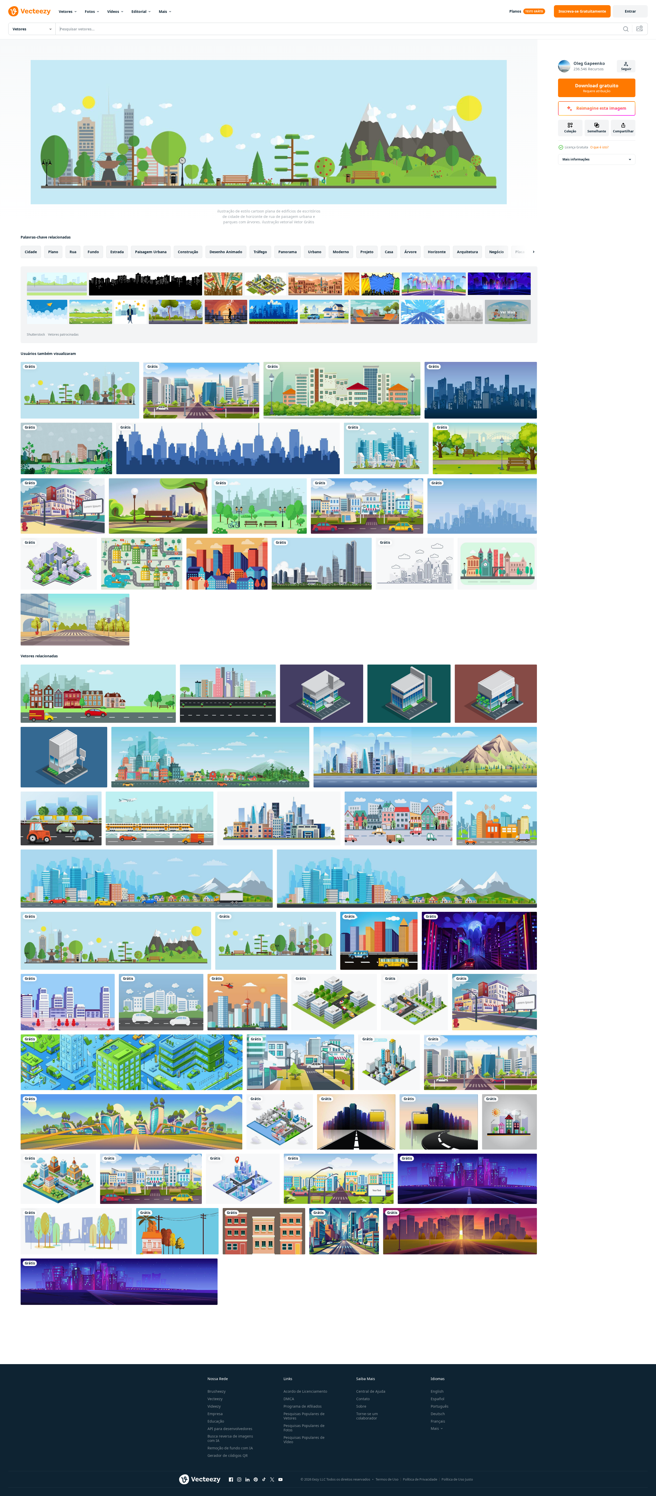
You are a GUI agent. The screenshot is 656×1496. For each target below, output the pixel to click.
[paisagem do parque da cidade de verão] (158, 506)
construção (188, 251)
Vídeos (113, 11)
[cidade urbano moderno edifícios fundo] (177, 1231)
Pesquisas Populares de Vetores (304, 1416)
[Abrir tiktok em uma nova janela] (264, 1479)
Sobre (361, 1406)
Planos (515, 11)
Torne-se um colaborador (367, 1416)
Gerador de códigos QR (227, 1455)
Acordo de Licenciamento (305, 1391)
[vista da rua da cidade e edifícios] (63, 506)
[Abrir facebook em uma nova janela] (231, 1479)
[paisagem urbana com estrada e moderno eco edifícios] (131, 1122)
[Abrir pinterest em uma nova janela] (256, 1479)
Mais (163, 11)
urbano (314, 251)
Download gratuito (596, 87)
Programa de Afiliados (303, 1406)
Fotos (90, 11)
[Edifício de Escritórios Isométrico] (321, 694)
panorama (287, 251)
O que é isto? (599, 147)
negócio (496, 251)
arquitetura (467, 251)
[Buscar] (626, 29)
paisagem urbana (151, 251)
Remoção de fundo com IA (230, 1448)
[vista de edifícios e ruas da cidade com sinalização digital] (339, 1179)
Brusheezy (216, 1391)
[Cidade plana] (497, 564)
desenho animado (226, 251)
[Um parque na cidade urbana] (485, 448)
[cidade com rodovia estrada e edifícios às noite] (479, 941)
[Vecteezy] (29, 11)
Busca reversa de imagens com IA (230, 1438)
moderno (341, 251)
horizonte (437, 251)
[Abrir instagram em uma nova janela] (239, 1479)
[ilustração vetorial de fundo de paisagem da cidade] (247, 1002)
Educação (215, 1421)
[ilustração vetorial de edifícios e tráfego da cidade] (496, 818)
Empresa (215, 1413)
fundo (93, 251)
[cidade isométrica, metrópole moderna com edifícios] (132, 1062)
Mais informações (575, 159)
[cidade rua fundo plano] (75, 619)
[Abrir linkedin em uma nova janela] (247, 1479)
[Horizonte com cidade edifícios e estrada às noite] (467, 1179)
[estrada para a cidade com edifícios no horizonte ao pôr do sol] (460, 1231)
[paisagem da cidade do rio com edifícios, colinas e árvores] (66, 448)
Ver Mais (508, 312)
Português (440, 1406)
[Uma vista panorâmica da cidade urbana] (341, 390)
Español (437, 1398)
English (437, 1391)
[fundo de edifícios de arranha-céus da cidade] (322, 564)
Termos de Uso (387, 1479)
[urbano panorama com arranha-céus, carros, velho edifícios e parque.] (98, 694)
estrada (117, 251)
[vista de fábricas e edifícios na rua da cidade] (279, 1122)
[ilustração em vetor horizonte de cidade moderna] (228, 448)
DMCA (289, 1398)
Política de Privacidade (420, 1479)
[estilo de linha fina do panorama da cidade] (415, 564)
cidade (31, 251)
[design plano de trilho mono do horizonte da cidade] (386, 448)
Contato (363, 1398)
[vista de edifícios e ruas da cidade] (201, 390)
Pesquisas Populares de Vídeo (304, 1439)
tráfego (260, 251)
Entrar (630, 11)
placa (520, 251)
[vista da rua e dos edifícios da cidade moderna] (59, 564)
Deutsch (438, 1413)
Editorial (138, 11)
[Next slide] (529, 252)
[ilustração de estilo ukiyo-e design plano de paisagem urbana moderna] (227, 564)
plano (53, 251)
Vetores (65, 11)
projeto (366, 251)
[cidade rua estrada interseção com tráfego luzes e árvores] (68, 1002)
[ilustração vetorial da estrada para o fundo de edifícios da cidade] (356, 1122)
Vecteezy (214, 1398)
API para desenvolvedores (229, 1428)
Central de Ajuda (370, 1391)
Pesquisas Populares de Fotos (304, 1427)
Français (438, 1421)
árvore (410, 251)
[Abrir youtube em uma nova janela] (280, 1479)
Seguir (626, 69)
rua (73, 251)
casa (389, 251)
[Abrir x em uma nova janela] (272, 1479)
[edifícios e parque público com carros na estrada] (161, 1002)
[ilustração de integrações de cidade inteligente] (141, 564)
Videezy (214, 1406)
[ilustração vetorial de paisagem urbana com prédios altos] (379, 941)
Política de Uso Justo (457, 1479)
